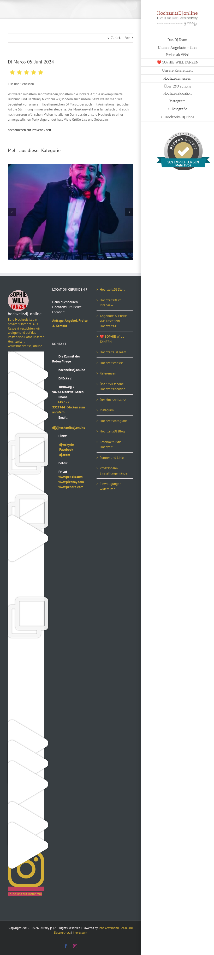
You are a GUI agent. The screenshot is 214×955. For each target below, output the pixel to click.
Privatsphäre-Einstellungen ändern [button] (115, 471)
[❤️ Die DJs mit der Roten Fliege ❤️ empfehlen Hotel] (26, 497)
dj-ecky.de (63, 444)
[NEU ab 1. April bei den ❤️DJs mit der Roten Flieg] (26, 804)
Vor (127, 38)
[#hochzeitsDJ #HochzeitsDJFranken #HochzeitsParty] (26, 354)
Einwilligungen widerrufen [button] (110, 486)
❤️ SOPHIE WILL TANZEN (112, 339)
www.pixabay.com (68, 482)
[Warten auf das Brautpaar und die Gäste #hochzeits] (26, 702)
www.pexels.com (67, 476)
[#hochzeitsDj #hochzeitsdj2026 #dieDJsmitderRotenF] (26, 661)
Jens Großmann (109, 928)
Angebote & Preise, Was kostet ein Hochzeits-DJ (113, 321)
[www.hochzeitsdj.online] (26, 640)
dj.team (61, 455)
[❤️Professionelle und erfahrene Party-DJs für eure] (26, 722)
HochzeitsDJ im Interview (111, 303)
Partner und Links (112, 457)
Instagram (107, 410)
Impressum (80, 932)
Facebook (62, 449)
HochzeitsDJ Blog (112, 431)
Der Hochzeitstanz (113, 399)
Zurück (116, 38)
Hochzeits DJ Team (113, 352)
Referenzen (108, 373)
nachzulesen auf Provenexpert (29, 130)
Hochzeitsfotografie (114, 421)
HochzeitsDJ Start (112, 289)
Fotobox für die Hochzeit (111, 444)
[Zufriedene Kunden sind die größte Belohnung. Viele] (26, 579)
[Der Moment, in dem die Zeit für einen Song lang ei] (26, 599)
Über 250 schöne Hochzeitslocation (112, 386)
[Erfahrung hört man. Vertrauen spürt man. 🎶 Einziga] (26, 374)
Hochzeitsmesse (111, 363)
